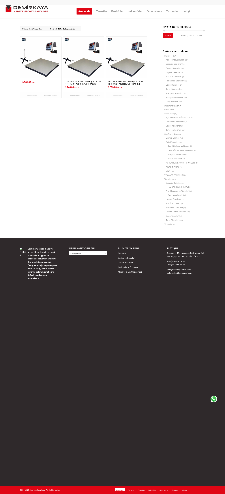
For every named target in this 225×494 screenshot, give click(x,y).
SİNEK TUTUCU (173, 167)
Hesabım (122, 253)
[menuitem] (84, 11)
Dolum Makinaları (171, 105)
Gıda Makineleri (172, 142)
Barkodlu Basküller (174, 63)
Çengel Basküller (173, 68)
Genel (166, 109)
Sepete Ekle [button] (32, 95)
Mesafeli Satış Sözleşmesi (130, 271)
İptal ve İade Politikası (128, 267)
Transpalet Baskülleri (174, 97)
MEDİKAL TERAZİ (173, 203)
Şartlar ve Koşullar (126, 257)
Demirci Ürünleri (173, 137)
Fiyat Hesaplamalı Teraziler (177, 191)
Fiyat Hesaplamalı (174, 195)
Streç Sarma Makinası (176, 154)
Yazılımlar (168, 224)
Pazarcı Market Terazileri (176, 211)
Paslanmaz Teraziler (174, 207)
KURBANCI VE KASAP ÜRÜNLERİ (180, 162)
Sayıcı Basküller (172, 84)
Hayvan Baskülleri (173, 72)
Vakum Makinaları (174, 158)
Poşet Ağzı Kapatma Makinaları (180, 150)
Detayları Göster (50, 95)
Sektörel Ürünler (171, 134)
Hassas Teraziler (173, 199)
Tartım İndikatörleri (173, 130)
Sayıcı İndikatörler (173, 125)
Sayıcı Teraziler (172, 216)
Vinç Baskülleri (172, 101)
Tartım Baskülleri (173, 89)
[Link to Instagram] (209, 11)
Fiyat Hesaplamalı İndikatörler (178, 117)
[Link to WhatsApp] (218, 11)
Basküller (168, 55)
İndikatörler (169, 113)
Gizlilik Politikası (125, 262)
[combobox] (88, 253)
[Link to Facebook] (213, 11)
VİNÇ (168, 171)
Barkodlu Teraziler (173, 183)
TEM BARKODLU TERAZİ (178, 186)
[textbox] (88, 253)
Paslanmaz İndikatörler (175, 121)
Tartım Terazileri (172, 220)
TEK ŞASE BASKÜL (174, 93)
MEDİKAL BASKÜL (174, 76)
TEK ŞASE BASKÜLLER (174, 175)
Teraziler (168, 179)
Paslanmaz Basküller (175, 80)
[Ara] (197, 11)
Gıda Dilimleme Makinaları (178, 146)
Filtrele (168, 35)
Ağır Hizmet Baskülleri (175, 59)
